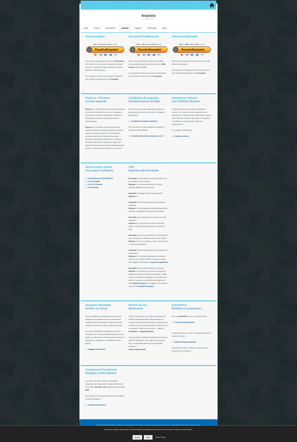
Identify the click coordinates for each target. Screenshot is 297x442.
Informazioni (111, 28)
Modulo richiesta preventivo (185, 342)
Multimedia (151, 28)
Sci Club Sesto (93, 187)
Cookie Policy (160, 437)
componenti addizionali (159, 262)
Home (86, 28)
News (164, 28)
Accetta (137, 437)
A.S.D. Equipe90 (94, 181)
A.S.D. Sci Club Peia (95, 184)
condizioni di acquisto (145, 286)
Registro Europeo (139, 283)
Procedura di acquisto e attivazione (145, 136)
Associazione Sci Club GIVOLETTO (100, 178)
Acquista (124, 28)
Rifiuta (148, 437)
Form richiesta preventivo (184, 322)
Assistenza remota (182, 136)
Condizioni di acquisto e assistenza (145, 121)
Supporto (138, 28)
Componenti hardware (97, 405)
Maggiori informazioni (96, 349)
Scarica (97, 28)
